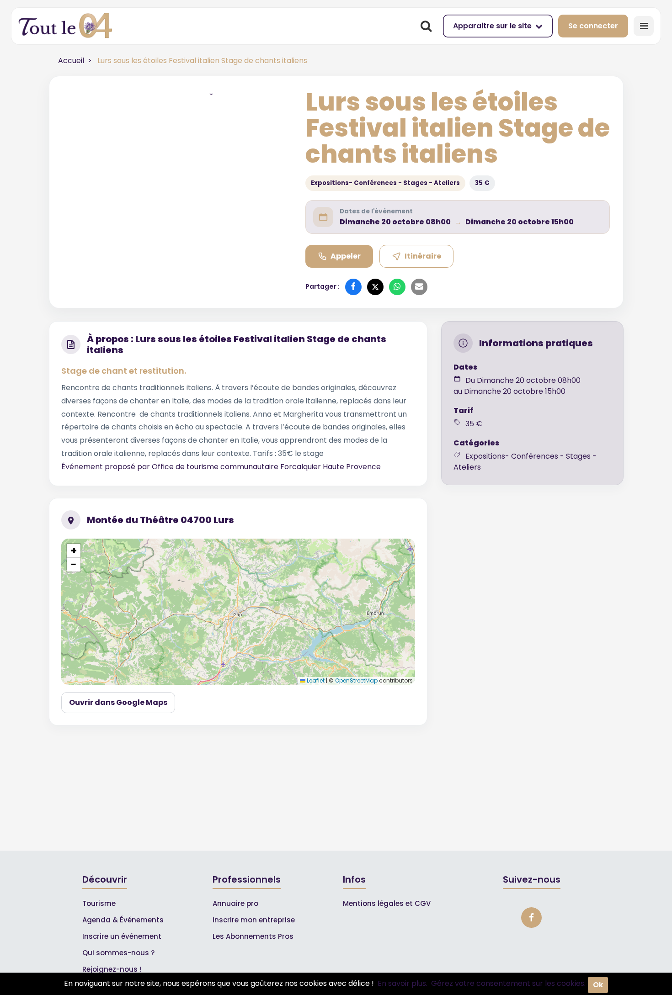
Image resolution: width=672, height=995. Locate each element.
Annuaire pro (235, 903)
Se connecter (593, 26)
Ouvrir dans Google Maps (118, 702)
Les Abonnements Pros (253, 936)
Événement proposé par (106, 466)
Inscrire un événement (121, 936)
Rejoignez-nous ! (112, 969)
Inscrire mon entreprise (254, 920)
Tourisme (99, 903)
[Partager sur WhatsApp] (397, 287)
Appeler (346, 256)
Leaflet (315, 680)
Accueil (71, 60)
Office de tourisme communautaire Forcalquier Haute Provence (266, 466)
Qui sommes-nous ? (118, 953)
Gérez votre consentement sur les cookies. (508, 983)
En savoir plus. (402, 983)
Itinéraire (423, 256)
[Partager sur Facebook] (353, 287)
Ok (598, 984)
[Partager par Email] (419, 287)
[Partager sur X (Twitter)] (375, 287)
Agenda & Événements (123, 920)
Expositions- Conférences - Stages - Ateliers (385, 183)
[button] (73, 551)
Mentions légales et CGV (387, 903)
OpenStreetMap (356, 680)
